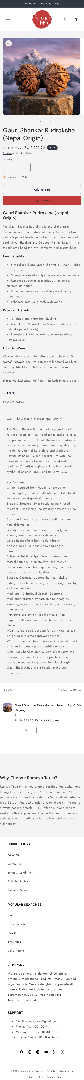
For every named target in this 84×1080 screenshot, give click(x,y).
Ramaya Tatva (27, 1071)
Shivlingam (15, 942)
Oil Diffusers (16, 951)
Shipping (7, 153)
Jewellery (13, 933)
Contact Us (14, 864)
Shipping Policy (18, 881)
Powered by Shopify (44, 1071)
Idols (11, 915)
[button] (8, 19)
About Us (13, 855)
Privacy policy (66, 1071)
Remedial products (19, 924)
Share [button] (10, 393)
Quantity (7, 159)
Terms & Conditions (20, 873)
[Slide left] (33, 122)
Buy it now (42, 201)
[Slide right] (50, 122)
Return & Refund (18, 890)
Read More (33, 1000)
